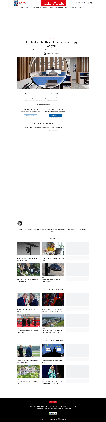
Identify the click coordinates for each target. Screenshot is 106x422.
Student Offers (82, 7)
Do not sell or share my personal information (59, 408)
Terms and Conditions (54, 406)
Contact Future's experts (42, 406)
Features (52, 38)
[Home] (21, 7)
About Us (32, 406)
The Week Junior (73, 7)
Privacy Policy (64, 406)
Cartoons (51, 7)
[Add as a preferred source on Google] (53, 413)
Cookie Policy (72, 406)
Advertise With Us (39, 408)
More (66, 7)
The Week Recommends (36, 7)
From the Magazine (59, 7)
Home (50, 35)
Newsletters (45, 7)
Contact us (54, 130)
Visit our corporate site (68, 418)
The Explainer (26, 7)
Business (54, 35)
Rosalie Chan (50, 53)
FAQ (46, 408)
